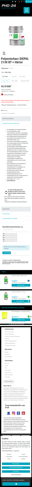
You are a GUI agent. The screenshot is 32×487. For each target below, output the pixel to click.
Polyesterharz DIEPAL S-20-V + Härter (18, 291)
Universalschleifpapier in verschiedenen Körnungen (21, 311)
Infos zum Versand (9, 331)
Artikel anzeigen (21, 285)
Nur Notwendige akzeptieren (16, 467)
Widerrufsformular (9, 374)
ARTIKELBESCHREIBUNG (8, 118)
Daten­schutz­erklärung (8, 450)
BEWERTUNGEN (6, 209)
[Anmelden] (13, 1)
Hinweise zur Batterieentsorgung (12, 336)
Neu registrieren (8, 356)
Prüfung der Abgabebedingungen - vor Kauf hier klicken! (13, 105)
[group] (6, 296)
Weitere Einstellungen (16, 474)
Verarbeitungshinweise (10, 343)
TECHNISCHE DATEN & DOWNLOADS (10, 123)
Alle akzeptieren (16, 463)
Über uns (7, 363)
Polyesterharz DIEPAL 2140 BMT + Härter (19, 275)
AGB (6, 368)
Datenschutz (8, 370)
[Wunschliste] (24, 1)
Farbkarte (7, 338)
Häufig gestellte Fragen (10, 345)
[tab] (16, 118)
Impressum (7, 377)
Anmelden (7, 354)
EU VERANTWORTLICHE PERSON (9, 218)
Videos (6, 365)
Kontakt (6, 352)
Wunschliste (4, 110)
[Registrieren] (15, 1)
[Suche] (21, 1)
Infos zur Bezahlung (9, 334)
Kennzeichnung (6, 213)
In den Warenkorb (20, 301)
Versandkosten (12, 113)
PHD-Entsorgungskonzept (10, 341)
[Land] (19, 1)
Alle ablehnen (16, 471)
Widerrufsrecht (8, 372)
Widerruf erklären (9, 381)
